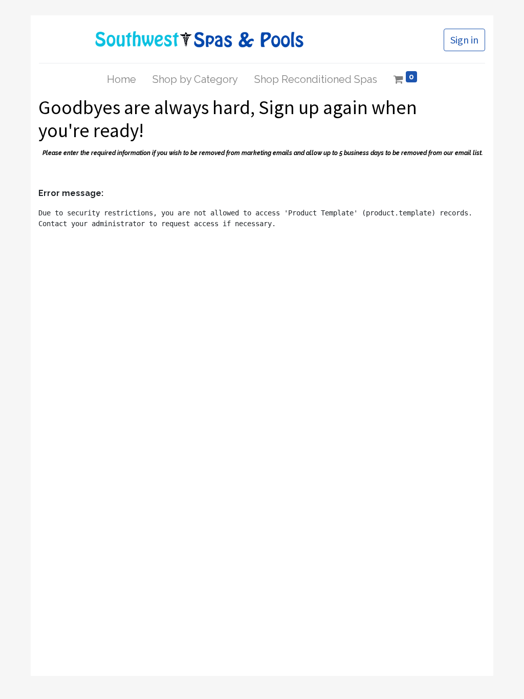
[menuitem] (121, 79)
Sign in (464, 39)
